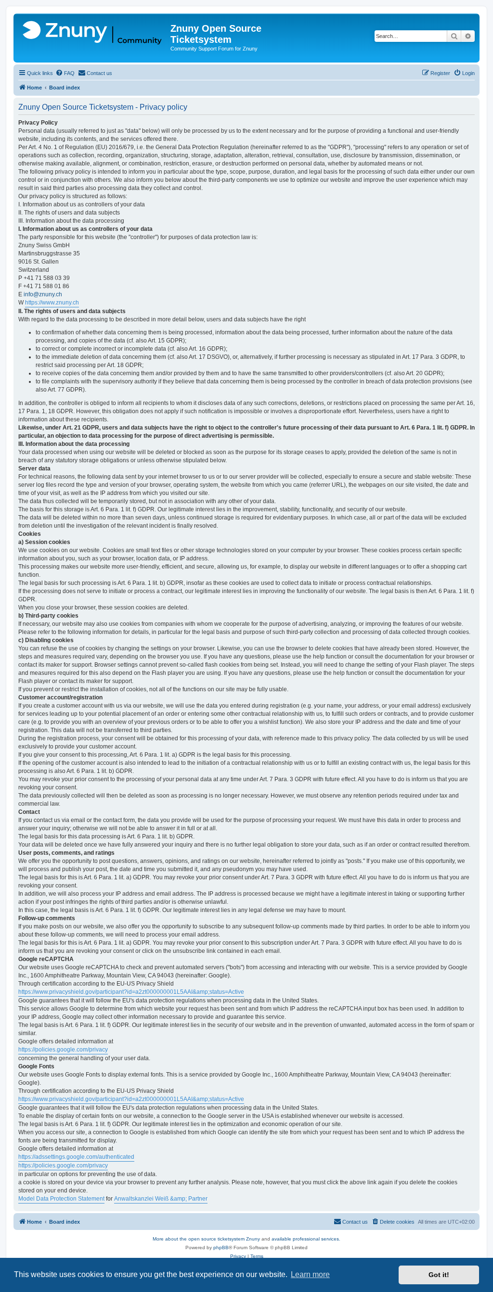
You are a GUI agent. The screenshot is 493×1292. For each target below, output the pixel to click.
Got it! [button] (438, 1275)
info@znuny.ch (43, 294)
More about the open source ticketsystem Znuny (206, 1238)
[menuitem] (65, 73)
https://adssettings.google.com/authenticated (76, 1156)
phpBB (221, 1247)
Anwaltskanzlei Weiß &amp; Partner (161, 1198)
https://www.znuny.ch (52, 302)
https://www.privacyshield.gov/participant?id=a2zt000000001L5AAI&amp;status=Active (131, 991)
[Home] (93, 33)
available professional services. (306, 1238)
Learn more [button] (310, 1274)
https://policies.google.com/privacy (63, 1049)
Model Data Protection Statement (61, 1198)
